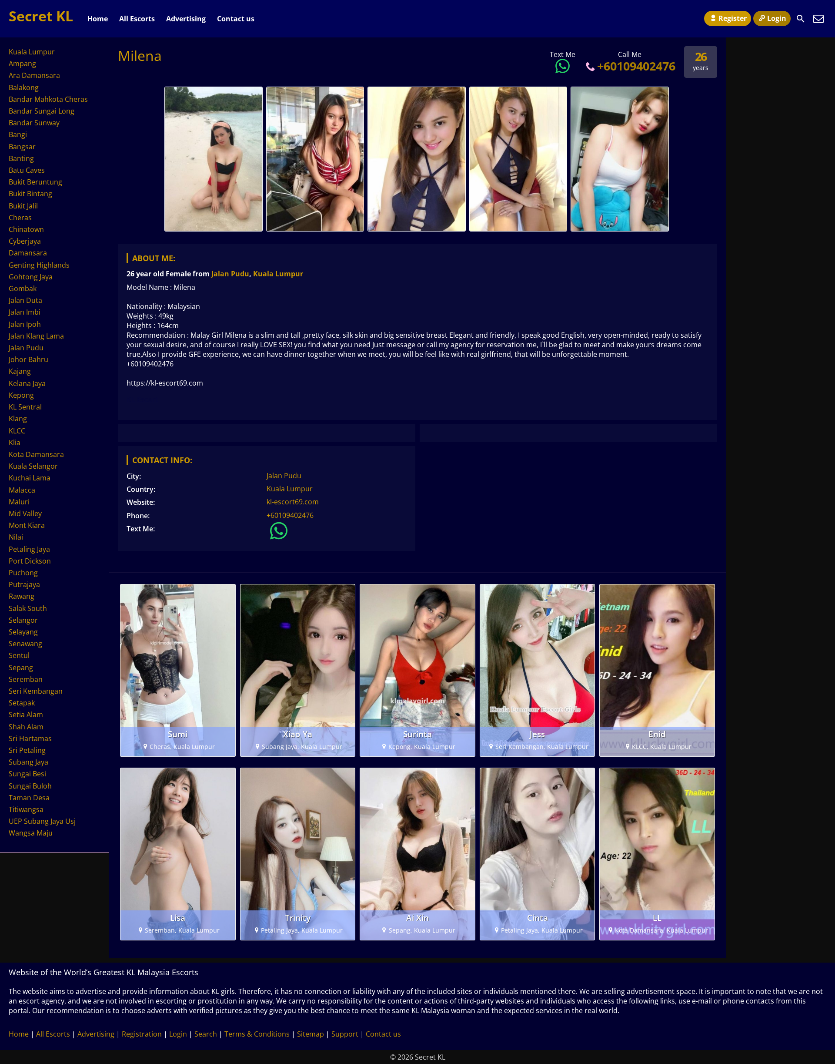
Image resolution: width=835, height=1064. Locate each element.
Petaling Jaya (29, 549)
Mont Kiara (27, 525)
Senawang (25, 643)
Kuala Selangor (33, 466)
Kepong (21, 395)
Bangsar (22, 146)
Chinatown (26, 229)
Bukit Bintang (30, 193)
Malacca (22, 490)
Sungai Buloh (30, 786)
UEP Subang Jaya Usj (42, 821)
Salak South (28, 608)
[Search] (800, 19)
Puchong (23, 572)
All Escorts (137, 18)
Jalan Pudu (230, 274)
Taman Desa (29, 797)
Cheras (20, 217)
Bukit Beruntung (35, 182)
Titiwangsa (26, 809)
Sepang (21, 667)
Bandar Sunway (34, 123)
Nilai (16, 537)
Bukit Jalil (23, 206)
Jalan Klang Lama (36, 336)
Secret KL (41, 16)
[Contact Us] (818, 19)
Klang (18, 418)
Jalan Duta (25, 300)
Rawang (21, 596)
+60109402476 (636, 66)
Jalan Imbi (24, 312)
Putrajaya (24, 584)
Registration (142, 1034)
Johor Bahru (28, 359)
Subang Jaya (28, 762)
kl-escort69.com (293, 502)
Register (732, 18)
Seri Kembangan (36, 691)
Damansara (28, 253)
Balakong (24, 87)
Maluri (19, 502)
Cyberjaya (25, 241)
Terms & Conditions (257, 1034)
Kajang (20, 371)
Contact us (235, 18)
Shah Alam (26, 727)
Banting (21, 158)
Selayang (23, 632)
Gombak (23, 288)
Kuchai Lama (29, 478)
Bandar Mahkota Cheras (48, 99)
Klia (14, 442)
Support (344, 1034)
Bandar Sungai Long (41, 111)
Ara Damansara (34, 75)
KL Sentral (25, 407)
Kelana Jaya (27, 383)
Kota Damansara (36, 454)
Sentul (19, 655)
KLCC (17, 431)
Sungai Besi (27, 774)
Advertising (186, 18)
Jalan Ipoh (25, 324)
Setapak (22, 703)
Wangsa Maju (31, 833)
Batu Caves (27, 170)
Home (97, 18)
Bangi (18, 134)
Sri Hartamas (30, 738)
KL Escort (142, 399)
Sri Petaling (27, 750)
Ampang (22, 63)
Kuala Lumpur (278, 274)
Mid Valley (25, 513)
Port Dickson (30, 561)
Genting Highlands (39, 265)
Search (205, 1034)
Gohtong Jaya (31, 277)
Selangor (23, 620)
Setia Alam (26, 714)
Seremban (26, 679)
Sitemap (310, 1034)
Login (776, 18)
